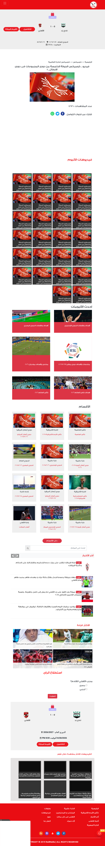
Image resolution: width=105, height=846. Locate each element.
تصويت (52, 696)
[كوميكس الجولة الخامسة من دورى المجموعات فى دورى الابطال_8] (62, 254)
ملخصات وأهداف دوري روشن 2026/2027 (74, 364)
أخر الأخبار (95, 817)
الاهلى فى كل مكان (66, 817)
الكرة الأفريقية (52, 430)
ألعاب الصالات (24, 527)
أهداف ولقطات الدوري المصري (36, 326)
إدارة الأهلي (24, 522)
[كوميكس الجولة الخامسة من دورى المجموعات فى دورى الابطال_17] (82, 217)
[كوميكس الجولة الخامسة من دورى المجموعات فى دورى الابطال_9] (82, 254)
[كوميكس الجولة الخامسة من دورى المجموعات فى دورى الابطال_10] (22, 235)
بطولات (47, 809)
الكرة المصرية (93, 825)
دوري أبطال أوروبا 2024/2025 (80, 527)
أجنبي (83, 689)
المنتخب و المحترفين (65, 813)
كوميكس (77, 62)
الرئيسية (88, 62)
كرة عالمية (80, 461)
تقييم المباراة (11, 29)
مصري (82, 685)
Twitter (57, 114)
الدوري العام (24, 461)
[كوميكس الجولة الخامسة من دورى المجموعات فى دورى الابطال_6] (22, 254)
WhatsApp (52, 114)
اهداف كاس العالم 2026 (80, 392)
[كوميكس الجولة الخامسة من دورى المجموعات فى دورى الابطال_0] (62, 291)
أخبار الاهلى (93, 821)
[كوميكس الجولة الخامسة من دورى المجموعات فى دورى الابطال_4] (62, 273)
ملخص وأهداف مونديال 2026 (36, 364)
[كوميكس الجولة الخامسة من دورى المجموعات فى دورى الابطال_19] (42, 198)
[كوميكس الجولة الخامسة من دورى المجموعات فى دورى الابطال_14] (22, 217)
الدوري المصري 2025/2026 (24, 465)
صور (49, 817)
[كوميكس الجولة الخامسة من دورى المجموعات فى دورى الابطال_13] (82, 235)
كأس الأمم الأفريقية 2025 (52, 434)
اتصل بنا (47, 821)
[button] (13, 556)
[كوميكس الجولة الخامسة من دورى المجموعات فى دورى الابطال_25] (82, 179)
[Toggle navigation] (5, 3)
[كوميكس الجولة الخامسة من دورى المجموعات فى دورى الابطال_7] (42, 254)
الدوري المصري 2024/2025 (24, 496)
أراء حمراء (71, 821)
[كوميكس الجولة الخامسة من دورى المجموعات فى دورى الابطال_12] (62, 235)
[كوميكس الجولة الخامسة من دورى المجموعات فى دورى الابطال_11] (42, 235)
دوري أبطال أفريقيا (24, 430)
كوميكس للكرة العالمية (59, 62)
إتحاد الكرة (24, 492)
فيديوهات (46, 813)
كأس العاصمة (80, 430)
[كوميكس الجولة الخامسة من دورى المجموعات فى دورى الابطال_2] (22, 273)
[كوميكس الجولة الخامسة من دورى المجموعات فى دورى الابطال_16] (62, 217)
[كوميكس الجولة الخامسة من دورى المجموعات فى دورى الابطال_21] (82, 198)
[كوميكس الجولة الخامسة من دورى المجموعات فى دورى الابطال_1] (82, 291)
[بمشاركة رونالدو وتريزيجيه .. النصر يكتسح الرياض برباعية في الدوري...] (29, 791)
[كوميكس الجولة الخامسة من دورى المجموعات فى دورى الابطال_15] (42, 217)
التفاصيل (27, 29)
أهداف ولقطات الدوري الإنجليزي (77, 326)
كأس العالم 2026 (41, 392)
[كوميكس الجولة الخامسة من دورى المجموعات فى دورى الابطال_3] (42, 273)
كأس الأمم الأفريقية (90, 813)
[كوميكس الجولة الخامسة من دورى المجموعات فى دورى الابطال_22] (22, 179)
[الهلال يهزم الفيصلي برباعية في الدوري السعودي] (55, 791)
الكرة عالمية (69, 809)
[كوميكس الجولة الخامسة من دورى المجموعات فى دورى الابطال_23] (42, 179)
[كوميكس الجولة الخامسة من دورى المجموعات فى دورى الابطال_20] (62, 198)
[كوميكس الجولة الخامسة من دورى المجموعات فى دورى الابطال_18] (22, 198)
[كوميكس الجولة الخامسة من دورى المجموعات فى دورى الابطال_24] (62, 179)
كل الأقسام (52, 541)
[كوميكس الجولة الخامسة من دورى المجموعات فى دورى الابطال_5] (82, 273)
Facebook (63, 114)
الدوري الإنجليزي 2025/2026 (52, 465)
